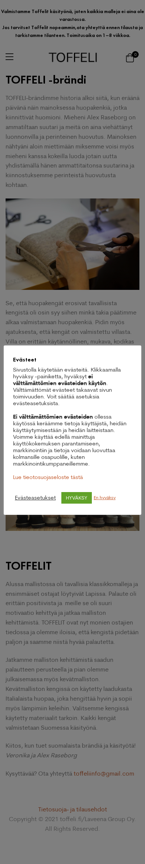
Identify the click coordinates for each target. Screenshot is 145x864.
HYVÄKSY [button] (76, 498)
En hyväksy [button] (105, 497)
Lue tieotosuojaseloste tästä (48, 476)
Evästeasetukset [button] (35, 497)
